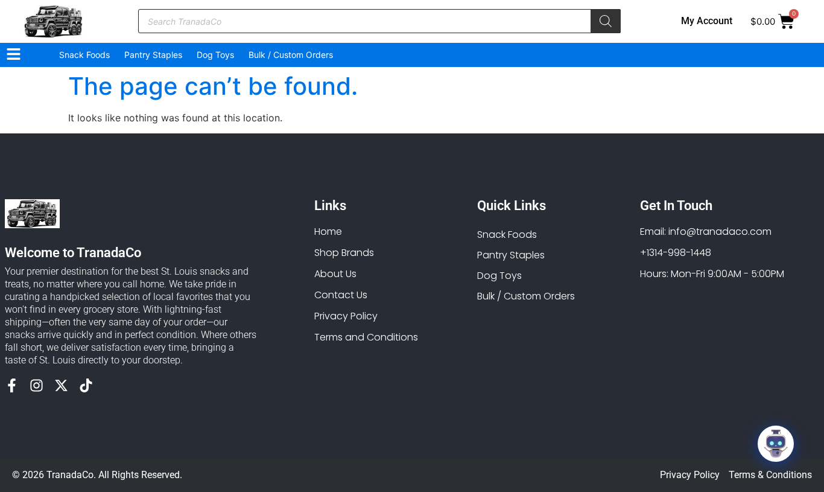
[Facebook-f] (12, 385)
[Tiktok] (86, 385)
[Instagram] (36, 385)
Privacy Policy (690, 475)
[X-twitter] (61, 385)
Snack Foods (84, 55)
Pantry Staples (153, 55)
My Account (706, 21)
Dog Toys (215, 55)
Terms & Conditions (770, 475)
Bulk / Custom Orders (291, 55)
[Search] (606, 21)
